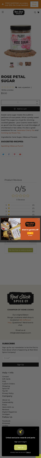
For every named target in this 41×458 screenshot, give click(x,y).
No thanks (30, 235)
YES (30, 233)
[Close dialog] (39, 219)
